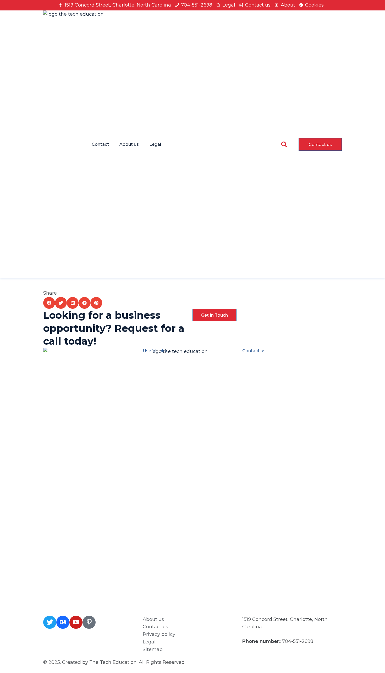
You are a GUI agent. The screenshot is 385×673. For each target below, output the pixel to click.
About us (129, 144)
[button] (284, 144)
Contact (100, 144)
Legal (155, 144)
